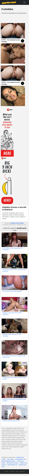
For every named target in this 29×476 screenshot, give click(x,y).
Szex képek (10, 459)
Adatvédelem (22, 471)
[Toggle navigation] (24, 2)
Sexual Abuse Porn (20, 459)
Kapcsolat (6, 471)
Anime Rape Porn (12, 465)
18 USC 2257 (12, 471)
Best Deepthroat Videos (8, 461)
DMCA (17, 471)
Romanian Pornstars (12, 463)
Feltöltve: (6, 224)
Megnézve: (20, 224)
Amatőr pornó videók (17, 223)
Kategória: (7, 223)
